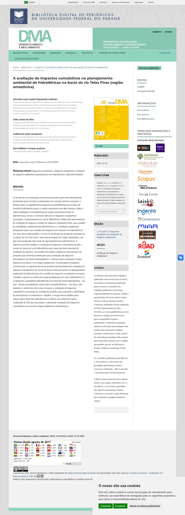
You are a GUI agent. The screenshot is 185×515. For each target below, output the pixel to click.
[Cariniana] (150, 156)
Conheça (70, 53)
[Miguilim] (147, 164)
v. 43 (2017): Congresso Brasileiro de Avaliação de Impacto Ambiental (70, 67)
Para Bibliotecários (145, 118)
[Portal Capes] (147, 234)
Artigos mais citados (27, 58)
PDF (100, 146)
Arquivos (26, 67)
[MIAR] (148, 226)
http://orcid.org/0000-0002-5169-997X (26, 114)
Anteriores (39, 53)
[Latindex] (145, 202)
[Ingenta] (146, 211)
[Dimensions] (148, 219)
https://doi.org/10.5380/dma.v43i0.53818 (38, 162)
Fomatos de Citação (108, 211)
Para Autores (143, 114)
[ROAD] (146, 244)
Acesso (168, 32)
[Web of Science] (147, 186)
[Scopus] (146, 179)
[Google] (148, 194)
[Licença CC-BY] (21, 468)
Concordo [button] (106, 506)
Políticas (87, 53)
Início (16, 67)
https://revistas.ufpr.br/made (82, 473)
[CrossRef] (144, 253)
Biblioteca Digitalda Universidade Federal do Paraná (76, 17)
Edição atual (20, 53)
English (140, 86)
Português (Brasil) (146, 91)
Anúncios (55, 53)
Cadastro (157, 32)
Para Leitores (143, 110)
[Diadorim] (145, 171)
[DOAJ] (143, 147)
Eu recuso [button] (120, 506)
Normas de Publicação (112, 53)
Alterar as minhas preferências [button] (145, 506)
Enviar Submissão (149, 68)
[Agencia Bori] (160, 147)
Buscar (165, 53)
